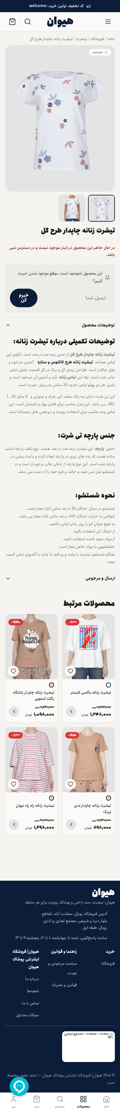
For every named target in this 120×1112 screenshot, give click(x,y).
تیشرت (81, 39)
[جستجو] (27, 22)
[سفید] (108, 685)
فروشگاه (97, 39)
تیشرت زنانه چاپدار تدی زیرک (92, 809)
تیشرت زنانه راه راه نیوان (35, 806)
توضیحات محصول (98, 325)
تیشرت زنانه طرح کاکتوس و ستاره (64, 362)
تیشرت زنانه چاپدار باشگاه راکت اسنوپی (33, 695)
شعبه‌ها (33, 991)
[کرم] (51, 685)
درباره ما (32, 979)
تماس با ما (30, 1003)
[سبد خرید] (12, 22)
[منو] (108, 22)
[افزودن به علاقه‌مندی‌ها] (70, 671)
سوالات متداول (27, 1015)
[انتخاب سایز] (71, 711)
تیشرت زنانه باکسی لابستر (91, 692)
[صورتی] (51, 798)
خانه (111, 39)
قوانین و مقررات (64, 985)
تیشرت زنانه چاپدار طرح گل (51, 39)
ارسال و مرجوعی (100, 578)
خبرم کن (24, 298)
